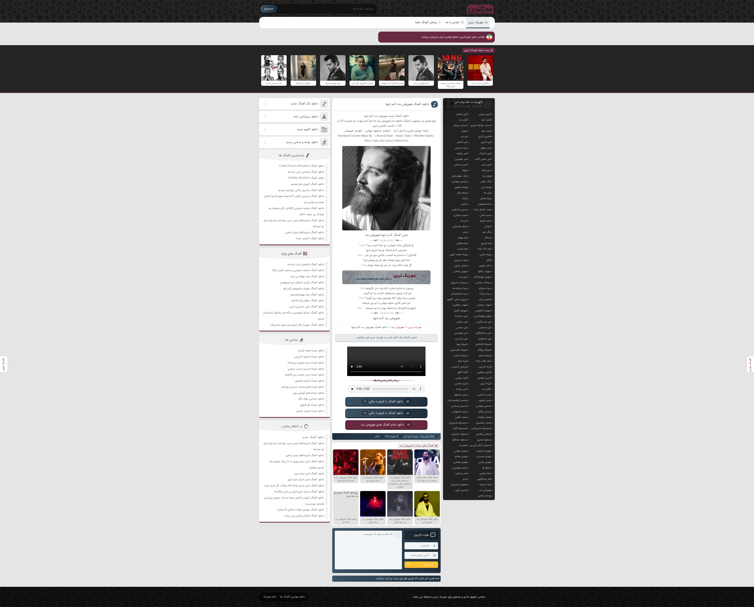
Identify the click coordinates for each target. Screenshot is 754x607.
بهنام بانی (486, 187)
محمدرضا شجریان (458, 423)
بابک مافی (485, 181)
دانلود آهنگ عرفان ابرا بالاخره (307, 300)
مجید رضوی (485, 400)
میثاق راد (486, 468)
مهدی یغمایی (460, 462)
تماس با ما (452, 22)
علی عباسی (462, 327)
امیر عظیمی (461, 159)
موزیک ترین (475, 22)
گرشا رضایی (461, 378)
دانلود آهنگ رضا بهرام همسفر (307, 295)
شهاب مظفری (460, 305)
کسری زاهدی (484, 378)
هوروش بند (398, 327)
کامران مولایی (484, 372)
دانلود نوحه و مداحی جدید (302, 142)
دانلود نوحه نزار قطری (312, 405)
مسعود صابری (484, 440)
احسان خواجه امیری (480, 125)
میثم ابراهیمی (460, 468)
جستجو (268, 9)
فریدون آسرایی (459, 367)
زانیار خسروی (461, 260)
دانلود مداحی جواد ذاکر (311, 399)
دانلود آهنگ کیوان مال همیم (307, 184)
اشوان (464, 131)
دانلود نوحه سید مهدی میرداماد (305, 363)
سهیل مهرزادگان (482, 277)
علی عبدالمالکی (483, 333)
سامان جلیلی (461, 265)
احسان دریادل (460, 125)
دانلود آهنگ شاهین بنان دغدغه (306, 172)
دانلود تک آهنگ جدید (304, 104)
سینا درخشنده (460, 288)
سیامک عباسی (483, 282)
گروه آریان (485, 383)
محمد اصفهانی (460, 411)
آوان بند (463, 120)
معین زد (463, 445)
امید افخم (462, 142)
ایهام (465, 170)
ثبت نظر (429, 565)
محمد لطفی (461, 417)
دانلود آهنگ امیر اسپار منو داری (306, 479)
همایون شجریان (459, 484)
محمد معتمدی (483, 423)
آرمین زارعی (485, 114)
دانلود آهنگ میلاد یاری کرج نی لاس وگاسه (299, 492)
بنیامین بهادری (460, 181)
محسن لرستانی (459, 406)
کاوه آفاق (463, 372)
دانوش (487, 226)
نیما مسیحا (485, 484)
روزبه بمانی (485, 254)
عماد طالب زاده (483, 361)
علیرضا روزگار (484, 350)
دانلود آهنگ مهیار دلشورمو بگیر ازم (303, 288)
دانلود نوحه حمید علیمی (310, 411)
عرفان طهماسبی (482, 316)
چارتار (465, 198)
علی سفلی (462, 322)
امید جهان (485, 148)
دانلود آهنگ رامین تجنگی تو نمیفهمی (302, 282)
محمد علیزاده (484, 417)
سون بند (463, 277)
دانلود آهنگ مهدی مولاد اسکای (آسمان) (300, 510)
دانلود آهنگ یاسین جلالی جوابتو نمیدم (301, 190)
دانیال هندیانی (460, 226)
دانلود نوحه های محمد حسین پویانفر (302, 387)
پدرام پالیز (462, 192)
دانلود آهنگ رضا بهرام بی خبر (307, 276)
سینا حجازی (485, 288)
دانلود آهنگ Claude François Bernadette (301, 166)
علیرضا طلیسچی (459, 350)
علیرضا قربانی (460, 355)
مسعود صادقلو (460, 440)
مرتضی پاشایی (483, 434)
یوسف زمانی (484, 495)
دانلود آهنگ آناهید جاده (310, 238)
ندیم (465, 479)
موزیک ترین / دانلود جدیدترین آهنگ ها (479, 9)
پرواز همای (485, 198)
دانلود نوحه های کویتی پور (308, 393)
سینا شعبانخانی (459, 294)
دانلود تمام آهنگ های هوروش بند (382, 425)
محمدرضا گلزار (460, 428)
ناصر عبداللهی (484, 479)
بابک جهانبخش (459, 176)
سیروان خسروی (459, 282)
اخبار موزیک (269, 597)
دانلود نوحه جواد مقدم (311, 350)
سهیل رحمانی (460, 271)
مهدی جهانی (461, 451)
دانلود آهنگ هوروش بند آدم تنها (407, 104)
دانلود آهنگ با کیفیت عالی (383, 401)
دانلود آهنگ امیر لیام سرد (309, 474)
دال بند (464, 221)
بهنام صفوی (461, 187)
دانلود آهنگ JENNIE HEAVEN (306, 178)
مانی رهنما (462, 389)
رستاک (487, 237)
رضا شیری (486, 243)
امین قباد (486, 170)
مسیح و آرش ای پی (480, 445)
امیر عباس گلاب (482, 159)
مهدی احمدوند (483, 451)
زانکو (489, 260)
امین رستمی (461, 164)
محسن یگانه (484, 411)
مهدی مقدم (461, 456)
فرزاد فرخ (463, 361)
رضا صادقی (462, 243)
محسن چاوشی (483, 406)
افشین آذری (484, 136)
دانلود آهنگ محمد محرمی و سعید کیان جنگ (298, 270)
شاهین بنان (485, 299)
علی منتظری (484, 338)
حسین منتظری (460, 209)
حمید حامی (485, 215)
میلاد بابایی (485, 473)
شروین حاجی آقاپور (457, 299)
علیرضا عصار (485, 355)
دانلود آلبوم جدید (307, 129)
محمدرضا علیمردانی (481, 428)
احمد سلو (486, 131)
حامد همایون (484, 204)
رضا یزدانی (462, 249)
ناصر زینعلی (461, 473)
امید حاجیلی (461, 148)
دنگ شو (487, 232)
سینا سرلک (485, 294)
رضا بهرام (463, 237)
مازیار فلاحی (461, 383)
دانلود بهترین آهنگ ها (292, 597)
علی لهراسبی (461, 333)
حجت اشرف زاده (482, 209)
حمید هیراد (485, 221)
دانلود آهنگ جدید (313, 437)
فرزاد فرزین (485, 367)
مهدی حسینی (483, 456)
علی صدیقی (485, 327)
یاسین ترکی (461, 490)
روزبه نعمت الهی (459, 254)
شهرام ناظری (461, 310)
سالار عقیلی (485, 265)
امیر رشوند (462, 153)
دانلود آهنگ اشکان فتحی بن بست (304, 516)
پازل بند (487, 192)
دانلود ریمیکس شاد (305, 117)
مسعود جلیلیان (459, 434)
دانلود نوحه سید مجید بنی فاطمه (304, 375)
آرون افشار (462, 114)
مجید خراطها (461, 395)
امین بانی (486, 164)
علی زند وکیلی (483, 322)
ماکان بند (486, 389)
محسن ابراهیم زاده (457, 400)
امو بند (464, 136)
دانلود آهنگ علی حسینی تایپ (306, 307)
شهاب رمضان (484, 305)
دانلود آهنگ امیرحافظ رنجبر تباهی (304, 232)
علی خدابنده (461, 316)
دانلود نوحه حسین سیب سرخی (306, 369)
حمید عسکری (461, 215)
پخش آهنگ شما (426, 22)
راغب (465, 232)
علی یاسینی (461, 338)
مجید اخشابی (484, 395)
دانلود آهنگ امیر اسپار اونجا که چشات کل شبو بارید (294, 485)
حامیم (464, 204)
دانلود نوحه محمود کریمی (309, 357)
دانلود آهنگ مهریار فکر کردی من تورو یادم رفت (297, 325)
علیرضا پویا (462, 344)
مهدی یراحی (485, 462)
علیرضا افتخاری (483, 344)
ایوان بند (486, 176)
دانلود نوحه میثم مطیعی (309, 381)
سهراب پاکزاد (484, 271)
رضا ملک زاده (484, 249)
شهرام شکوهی (483, 310)
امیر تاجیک (485, 153)
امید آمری (486, 142)
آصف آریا (486, 120)
